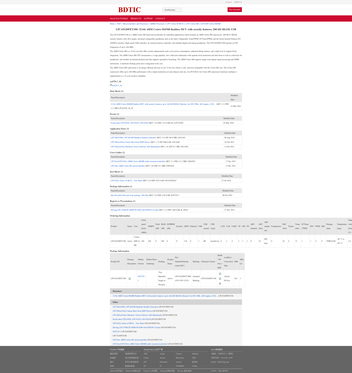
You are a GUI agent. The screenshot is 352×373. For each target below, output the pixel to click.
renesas (178, 362)
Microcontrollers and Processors (135, 23)
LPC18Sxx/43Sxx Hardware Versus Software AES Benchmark (135, 146)
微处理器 (114, 353)
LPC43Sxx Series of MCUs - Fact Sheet (126, 180)
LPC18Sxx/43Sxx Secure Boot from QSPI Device (130, 142)
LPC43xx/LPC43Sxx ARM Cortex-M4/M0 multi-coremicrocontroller (138, 161)
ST (145, 366)
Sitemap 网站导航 (167, 370)
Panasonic (163, 362)
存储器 (113, 357)
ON (145, 362)
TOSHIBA (180, 366)
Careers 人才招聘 (150, 370)
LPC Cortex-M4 (192, 23)
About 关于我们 (116, 370)
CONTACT (160, 18)
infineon (195, 353)
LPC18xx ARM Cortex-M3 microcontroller (128, 165)
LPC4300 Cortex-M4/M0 (211, 23)
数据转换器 (130, 366)
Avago (162, 353)
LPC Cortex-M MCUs (175, 23)
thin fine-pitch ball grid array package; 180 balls (129, 195)
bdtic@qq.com (223, 362)
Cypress (179, 353)
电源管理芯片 (131, 353)
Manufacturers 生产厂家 (153, 349)
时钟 (112, 366)
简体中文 (238, 2)
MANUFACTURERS (119, 18)
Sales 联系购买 (217, 349)
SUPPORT (148, 18)
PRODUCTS (136, 18)
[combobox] (172, 10)
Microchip (180, 357)
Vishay (194, 366)
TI (161, 366)
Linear (146, 357)
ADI (145, 353)
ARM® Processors (157, 23)
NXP (119, 23)
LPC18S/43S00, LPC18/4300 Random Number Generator (133, 137)
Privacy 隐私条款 (185, 370)
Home (112, 23)
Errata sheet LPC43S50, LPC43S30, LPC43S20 (129, 122)
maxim (162, 357)
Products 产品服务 (117, 349)
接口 (112, 362)
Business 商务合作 (133, 370)
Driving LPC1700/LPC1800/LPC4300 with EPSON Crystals (134, 210)
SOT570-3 (117, 331)
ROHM (194, 362)
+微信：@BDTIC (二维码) (222, 353)
